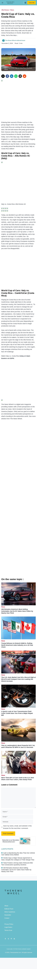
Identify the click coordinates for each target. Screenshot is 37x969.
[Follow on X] (8, 938)
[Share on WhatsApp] (16, 76)
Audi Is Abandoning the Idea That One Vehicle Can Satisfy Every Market (18, 854)
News (12, 10)
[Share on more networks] (20, 76)
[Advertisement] (18, 102)
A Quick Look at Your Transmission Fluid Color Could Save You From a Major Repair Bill (17, 713)
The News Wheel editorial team (15, 40)
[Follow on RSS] (14, 938)
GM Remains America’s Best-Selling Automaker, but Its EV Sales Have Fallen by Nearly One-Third (17, 611)
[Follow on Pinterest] (11, 938)
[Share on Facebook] (7, 76)
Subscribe (31, 2)
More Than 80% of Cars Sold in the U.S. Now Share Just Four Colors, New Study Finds (17, 778)
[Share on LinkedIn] (11, 76)
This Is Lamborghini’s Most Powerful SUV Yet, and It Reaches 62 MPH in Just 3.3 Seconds (18, 746)
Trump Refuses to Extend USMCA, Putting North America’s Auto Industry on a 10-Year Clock (17, 645)
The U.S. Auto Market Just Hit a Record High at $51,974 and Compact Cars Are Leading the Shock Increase (18, 679)
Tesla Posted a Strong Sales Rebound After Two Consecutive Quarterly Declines (17, 864)
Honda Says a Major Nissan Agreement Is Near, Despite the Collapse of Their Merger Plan (17, 859)
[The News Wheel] (10, 2)
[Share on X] (3, 76)
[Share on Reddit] (24, 76)
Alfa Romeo (5, 10)
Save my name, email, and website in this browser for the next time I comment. (17, 827)
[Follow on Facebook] (5, 938)
